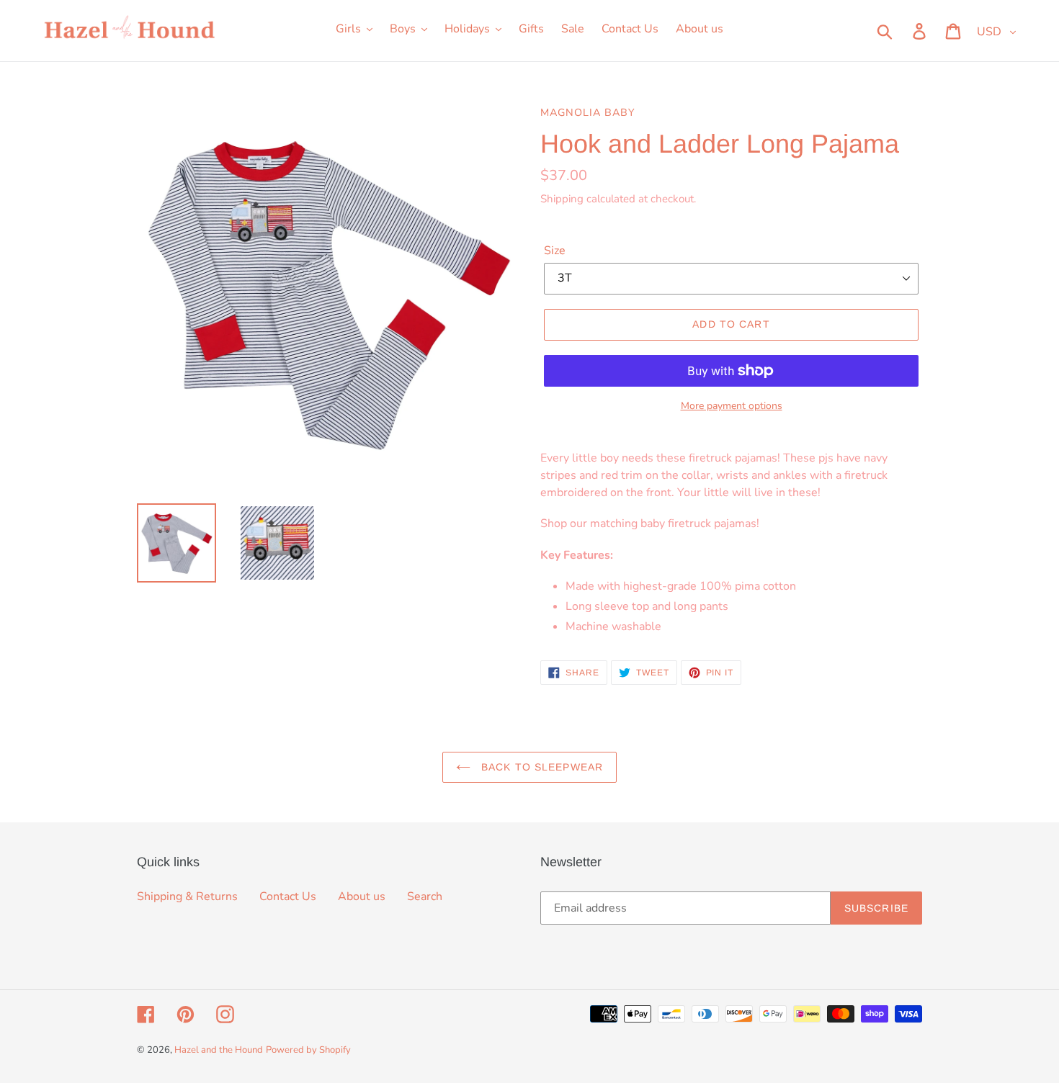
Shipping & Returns (187, 896)
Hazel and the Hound (218, 1049)
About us (361, 896)
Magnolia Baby (587, 112)
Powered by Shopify (308, 1049)
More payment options (731, 406)
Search (424, 896)
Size (555, 251)
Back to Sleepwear (540, 767)
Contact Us (287, 896)
